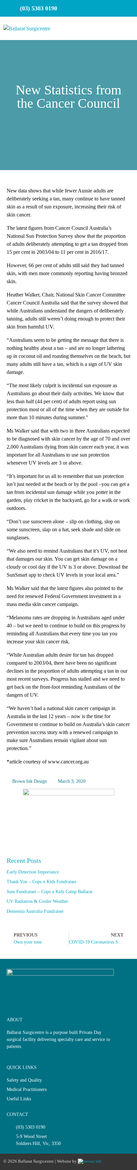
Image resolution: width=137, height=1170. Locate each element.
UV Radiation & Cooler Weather (37, 901)
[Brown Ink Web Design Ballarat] (89, 1161)
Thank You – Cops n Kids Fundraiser (41, 881)
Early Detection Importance (33, 871)
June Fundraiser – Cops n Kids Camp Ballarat (49, 891)
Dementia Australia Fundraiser (35, 911)
